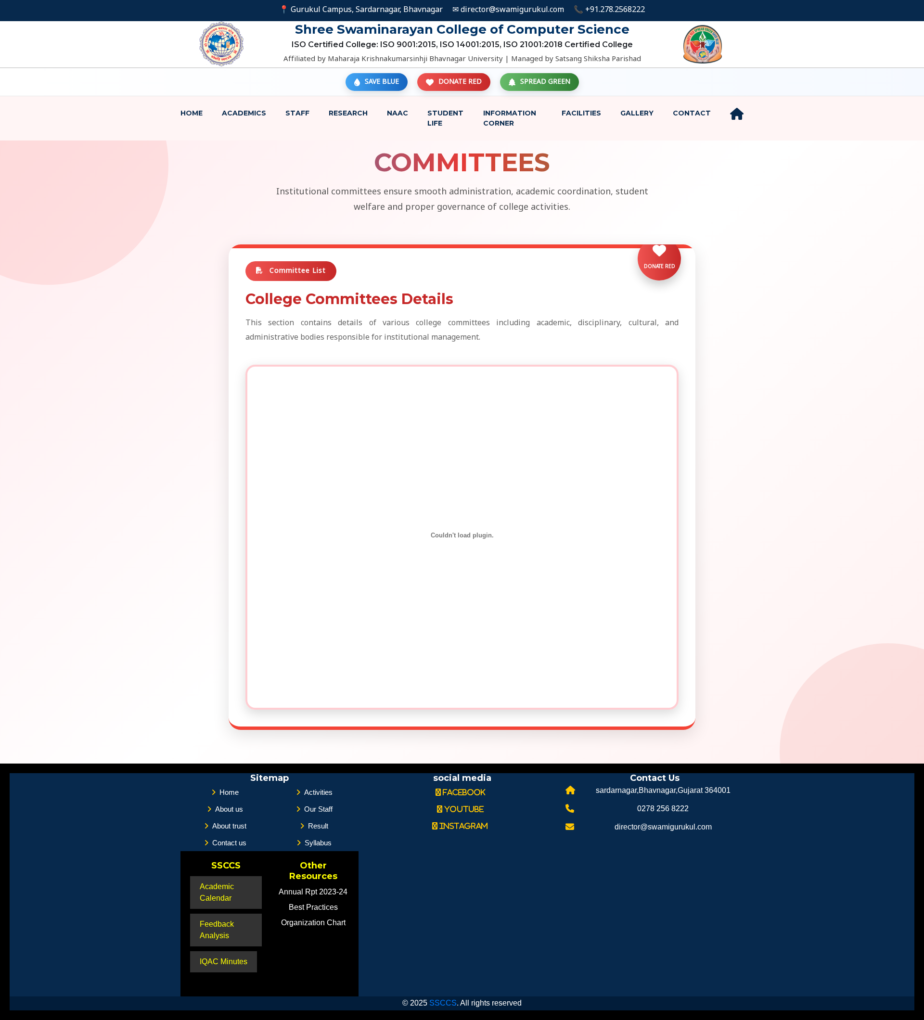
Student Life (445, 118)
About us (229, 809)
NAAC (397, 113)
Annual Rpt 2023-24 (313, 892)
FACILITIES (581, 113)
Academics (244, 113)
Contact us (229, 843)
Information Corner (509, 118)
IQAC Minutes (223, 961)
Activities (318, 792)
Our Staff (318, 809)
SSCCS (443, 1003)
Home (191, 113)
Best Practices (313, 907)
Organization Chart (313, 922)
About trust (229, 826)
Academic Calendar (217, 892)
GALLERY (637, 113)
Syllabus (318, 843)
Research (348, 113)
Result (318, 826)
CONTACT (692, 113)
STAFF (297, 113)
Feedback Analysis (217, 930)
